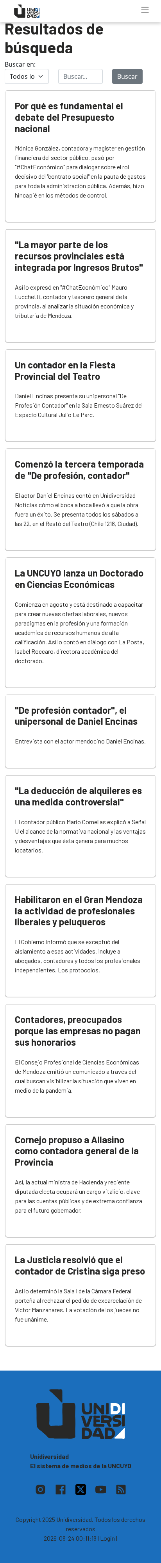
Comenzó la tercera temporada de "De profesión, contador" (79, 469)
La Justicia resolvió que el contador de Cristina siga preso (80, 1265)
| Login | (107, 1538)
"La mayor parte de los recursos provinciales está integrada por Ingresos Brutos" (79, 256)
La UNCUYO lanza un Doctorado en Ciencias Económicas (79, 578)
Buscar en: (20, 64)
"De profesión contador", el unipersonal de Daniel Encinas (76, 715)
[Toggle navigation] (145, 9)
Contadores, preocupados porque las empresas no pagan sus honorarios (78, 1031)
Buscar (127, 76)
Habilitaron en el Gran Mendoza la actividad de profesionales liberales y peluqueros (79, 911)
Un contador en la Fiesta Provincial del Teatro (65, 370)
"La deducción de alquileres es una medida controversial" (78, 796)
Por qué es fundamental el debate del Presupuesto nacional (69, 117)
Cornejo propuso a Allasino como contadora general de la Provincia (77, 1151)
